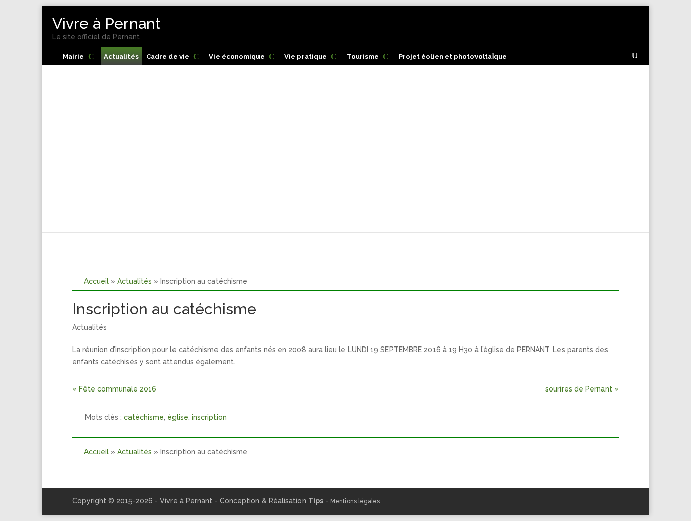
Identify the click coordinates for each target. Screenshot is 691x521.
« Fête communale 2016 (114, 389)
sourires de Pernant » (582, 389)
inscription (209, 417)
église (177, 417)
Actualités (121, 56)
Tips (315, 501)
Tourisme (363, 56)
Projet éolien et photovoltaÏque (453, 56)
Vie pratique (305, 56)
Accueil (96, 281)
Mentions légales (355, 501)
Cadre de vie (167, 56)
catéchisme (144, 417)
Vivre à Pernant (106, 23)
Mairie (73, 56)
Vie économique (237, 56)
